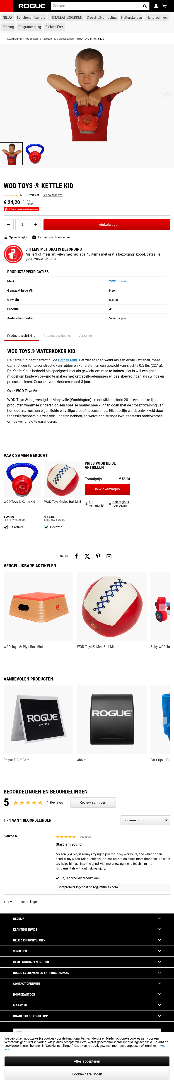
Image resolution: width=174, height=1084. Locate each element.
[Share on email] (109, 556)
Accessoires (66, 38)
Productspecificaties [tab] (57, 335)
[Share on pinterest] (98, 556)
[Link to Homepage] (32, 6)
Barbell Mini (67, 360)
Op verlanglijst (19, 237)
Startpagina (14, 38)
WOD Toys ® (118, 281)
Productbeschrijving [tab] (21, 335)
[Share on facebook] (76, 556)
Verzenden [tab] (86, 335)
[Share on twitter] (87, 556)
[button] (145, 6)
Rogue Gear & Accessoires (40, 38)
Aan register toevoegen (54, 237)
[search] (100, 6)
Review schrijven (53, 195)
